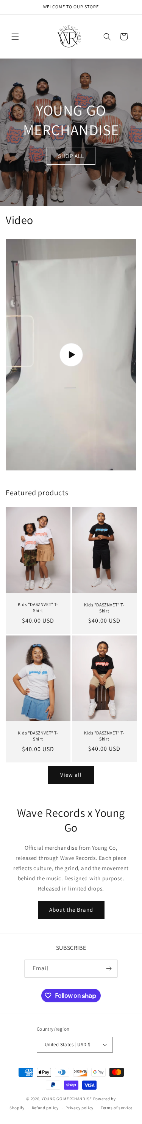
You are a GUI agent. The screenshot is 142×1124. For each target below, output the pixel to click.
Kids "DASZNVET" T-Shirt (38, 608)
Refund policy (45, 1107)
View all (71, 774)
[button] (15, 36)
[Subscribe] (108, 968)
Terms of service (117, 1107)
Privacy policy (80, 1107)
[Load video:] (71, 354)
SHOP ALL (71, 155)
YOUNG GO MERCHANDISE (67, 1098)
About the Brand (71, 909)
